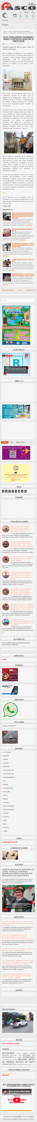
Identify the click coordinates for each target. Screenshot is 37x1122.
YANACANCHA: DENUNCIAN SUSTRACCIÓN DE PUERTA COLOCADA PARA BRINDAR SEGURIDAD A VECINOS (18, 923)
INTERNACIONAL (8, 788)
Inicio (20, 290)
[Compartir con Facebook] (9, 206)
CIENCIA (5, 759)
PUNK (5, 820)
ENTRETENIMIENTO (9, 777)
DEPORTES (6, 767)
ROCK (5, 824)
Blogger (31, 1116)
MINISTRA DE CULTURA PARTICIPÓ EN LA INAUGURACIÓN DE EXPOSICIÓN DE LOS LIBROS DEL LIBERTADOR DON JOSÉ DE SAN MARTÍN (22, 215)
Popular (4, 442)
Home (4, 31)
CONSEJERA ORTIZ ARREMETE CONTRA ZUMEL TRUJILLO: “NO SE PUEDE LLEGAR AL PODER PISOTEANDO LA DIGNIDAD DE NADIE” (22, 576)
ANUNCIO (6, 756)
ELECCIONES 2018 (8, 774)
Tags (11, 442)
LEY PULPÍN (6, 792)
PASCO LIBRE (17, 1116)
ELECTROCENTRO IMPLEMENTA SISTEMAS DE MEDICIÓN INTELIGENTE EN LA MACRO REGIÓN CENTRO (23, 245)
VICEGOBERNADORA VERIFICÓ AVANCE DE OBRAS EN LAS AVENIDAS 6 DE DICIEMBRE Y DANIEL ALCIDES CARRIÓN (17, 976)
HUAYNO (5, 784)
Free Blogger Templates (17, 1119)
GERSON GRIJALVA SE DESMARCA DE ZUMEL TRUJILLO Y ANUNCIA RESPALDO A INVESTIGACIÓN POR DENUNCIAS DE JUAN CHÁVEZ (18, 872)
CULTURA (6, 763)
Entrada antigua (30, 290)
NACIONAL (6, 802)
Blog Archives (20, 442)
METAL (5, 795)
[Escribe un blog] (6, 206)
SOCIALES (6, 828)
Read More (29, 225)
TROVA (5, 831)
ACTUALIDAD (7, 752)
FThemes (31, 1119)
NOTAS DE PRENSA (8, 806)
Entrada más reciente (8, 290)
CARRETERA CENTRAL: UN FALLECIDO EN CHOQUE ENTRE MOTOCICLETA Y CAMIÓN (23, 274)
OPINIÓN (5, 813)
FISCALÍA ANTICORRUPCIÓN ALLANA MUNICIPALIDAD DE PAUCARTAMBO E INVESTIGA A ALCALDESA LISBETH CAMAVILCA (18, 937)
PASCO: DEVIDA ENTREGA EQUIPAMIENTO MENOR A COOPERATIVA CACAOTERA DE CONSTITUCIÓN (18, 39)
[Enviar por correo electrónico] (4, 206)
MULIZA (5, 799)
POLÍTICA (6, 817)
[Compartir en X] (7, 206)
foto (4, 781)
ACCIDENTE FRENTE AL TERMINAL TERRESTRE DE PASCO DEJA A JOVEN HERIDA (23, 558)
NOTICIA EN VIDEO (8, 810)
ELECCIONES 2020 (8, 770)
